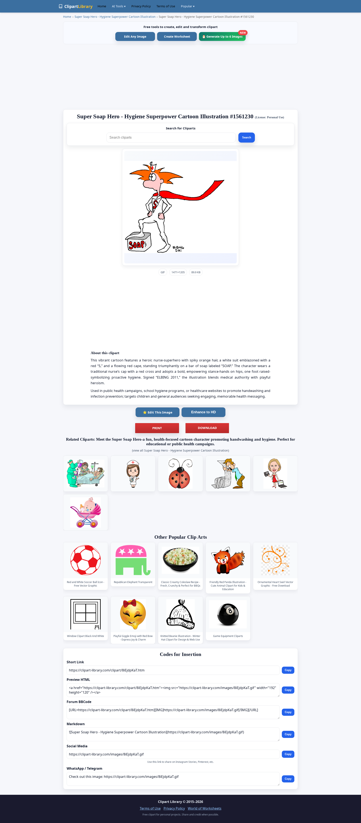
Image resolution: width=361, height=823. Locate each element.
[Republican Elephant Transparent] (133, 560)
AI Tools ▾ (119, 6)
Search (246, 137)
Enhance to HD (203, 412)
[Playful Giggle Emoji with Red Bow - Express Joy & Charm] (133, 614)
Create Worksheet (177, 36)
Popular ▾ (187, 6)
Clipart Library (170, 801)
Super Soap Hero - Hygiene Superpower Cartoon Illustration (115, 17)
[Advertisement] (180, 76)
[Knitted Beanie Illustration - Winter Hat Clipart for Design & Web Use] (180, 614)
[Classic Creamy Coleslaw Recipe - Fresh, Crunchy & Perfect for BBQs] (180, 560)
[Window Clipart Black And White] (85, 614)
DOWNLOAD (207, 428)
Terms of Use (165, 6)
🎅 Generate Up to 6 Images (224, 35)
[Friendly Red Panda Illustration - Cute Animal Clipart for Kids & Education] (228, 560)
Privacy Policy (141, 6)
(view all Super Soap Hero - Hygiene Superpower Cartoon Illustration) (180, 450)
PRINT (157, 428)
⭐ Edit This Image (157, 412)
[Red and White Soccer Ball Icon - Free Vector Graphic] (85, 560)
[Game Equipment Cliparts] (228, 614)
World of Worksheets (204, 808)
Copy (288, 670)
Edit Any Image (135, 36)
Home (102, 6)
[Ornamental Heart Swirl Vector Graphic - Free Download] (275, 560)
